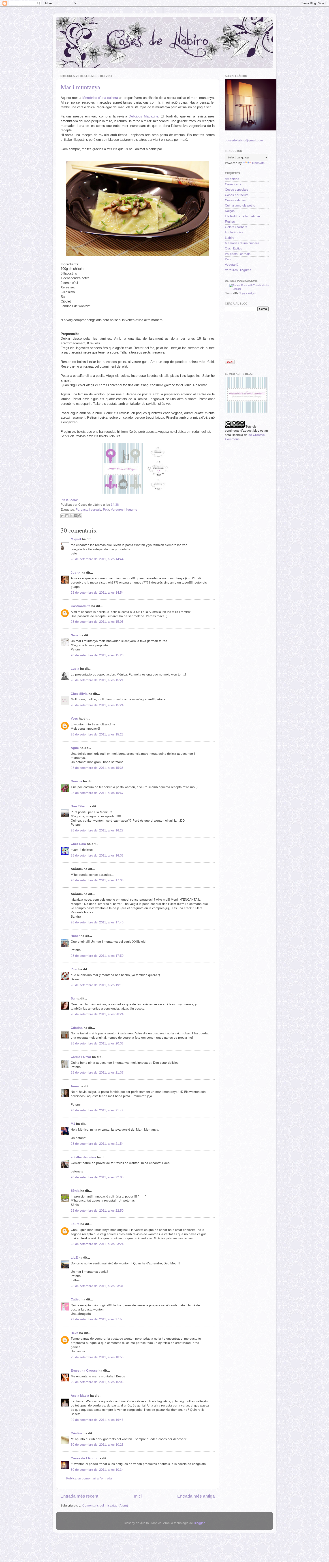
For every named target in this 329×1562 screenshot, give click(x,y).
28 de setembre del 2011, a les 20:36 (97, 1043)
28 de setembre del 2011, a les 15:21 (97, 680)
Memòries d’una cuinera (100, 98)
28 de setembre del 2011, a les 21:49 (97, 1110)
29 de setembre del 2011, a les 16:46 (97, 1419)
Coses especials (236, 189)
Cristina (77, 1027)
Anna (75, 1086)
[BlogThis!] (67, 516)
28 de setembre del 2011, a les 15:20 (97, 655)
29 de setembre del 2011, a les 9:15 (96, 1319)
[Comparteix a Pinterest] (79, 516)
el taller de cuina (83, 1157)
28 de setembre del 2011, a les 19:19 (97, 985)
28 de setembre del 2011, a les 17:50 (97, 955)
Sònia (75, 1190)
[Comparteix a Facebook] (75, 516)
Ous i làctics (233, 248)
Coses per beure (237, 195)
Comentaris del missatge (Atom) (105, 1505)
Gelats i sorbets (236, 227)
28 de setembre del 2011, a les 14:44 (97, 559)
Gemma (76, 781)
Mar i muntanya (80, 87)
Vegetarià (231, 264)
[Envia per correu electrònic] (62, 516)
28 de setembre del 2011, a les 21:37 (97, 1072)
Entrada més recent (79, 1496)
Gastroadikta (80, 606)
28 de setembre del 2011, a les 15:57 (97, 793)
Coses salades (235, 200)
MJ (73, 1123)
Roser (75, 936)
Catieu (76, 1299)
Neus (75, 635)
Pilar (74, 969)
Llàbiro (230, 237)
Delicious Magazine (143, 116)
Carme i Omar (81, 1057)
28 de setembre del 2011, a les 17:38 (97, 880)
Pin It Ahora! (69, 500)
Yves (74, 718)
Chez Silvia (79, 693)
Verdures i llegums (124, 509)
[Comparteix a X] (71, 516)
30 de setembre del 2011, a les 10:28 (97, 1444)
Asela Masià (80, 1395)
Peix (106, 509)
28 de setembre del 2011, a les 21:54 (97, 1143)
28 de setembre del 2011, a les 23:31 (97, 1286)
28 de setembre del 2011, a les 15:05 (97, 621)
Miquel (76, 539)
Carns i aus (233, 184)
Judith (76, 572)
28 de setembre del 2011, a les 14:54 (97, 592)
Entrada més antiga (196, 1496)
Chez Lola (78, 844)
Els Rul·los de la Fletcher (242, 216)
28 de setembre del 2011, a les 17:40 (97, 922)
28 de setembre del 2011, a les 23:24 (97, 1244)
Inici (138, 1496)
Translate (258, 163)
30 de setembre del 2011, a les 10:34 (97, 1469)
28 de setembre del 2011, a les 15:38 (97, 767)
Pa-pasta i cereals (88, 509)
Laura (75, 1224)
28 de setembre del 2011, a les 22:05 (97, 1177)
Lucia (75, 668)
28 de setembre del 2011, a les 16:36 (97, 855)
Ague (75, 748)
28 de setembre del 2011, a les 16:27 (97, 830)
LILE (74, 1257)
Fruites (230, 221)
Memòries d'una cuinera (242, 243)
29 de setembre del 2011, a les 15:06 (97, 1382)
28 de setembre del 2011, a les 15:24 (97, 705)
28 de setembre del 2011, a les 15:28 (97, 734)
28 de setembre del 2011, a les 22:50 (97, 1210)
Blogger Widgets (247, 293)
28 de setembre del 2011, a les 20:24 (97, 1014)
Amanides (232, 179)
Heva (74, 1333)
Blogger (199, 1523)
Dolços (230, 211)
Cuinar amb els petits (240, 205)
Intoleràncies (234, 232)
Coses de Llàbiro (84, 1458)
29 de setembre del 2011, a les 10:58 (97, 1357)
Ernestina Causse (84, 1370)
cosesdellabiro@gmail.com (244, 140)
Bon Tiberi (79, 806)
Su (73, 998)
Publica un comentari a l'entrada (89, 1478)
